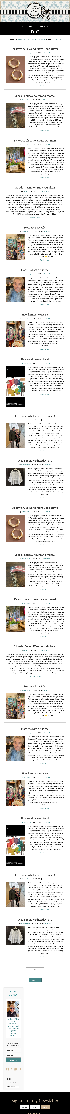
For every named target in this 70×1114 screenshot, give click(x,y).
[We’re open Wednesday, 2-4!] (15, 477)
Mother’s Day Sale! (35, 227)
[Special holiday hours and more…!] (15, 115)
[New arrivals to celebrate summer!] (15, 160)
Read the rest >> (45, 86)
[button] (32, 31)
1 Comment (46, 100)
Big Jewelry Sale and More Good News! (35, 48)
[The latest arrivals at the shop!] (15, 980)
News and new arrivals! (35, 359)
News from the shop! (35, 1060)
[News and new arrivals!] (15, 387)
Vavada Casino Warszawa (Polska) (35, 187)
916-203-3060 (56, 40)
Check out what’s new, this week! (35, 416)
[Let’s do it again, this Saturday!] (15, 1027)
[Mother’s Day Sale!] (15, 247)
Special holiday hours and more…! (35, 95)
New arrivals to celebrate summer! (35, 140)
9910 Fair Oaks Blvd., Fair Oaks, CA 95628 (31, 40)
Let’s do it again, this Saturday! (35, 1013)
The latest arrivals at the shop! (35, 966)
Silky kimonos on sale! (35, 314)
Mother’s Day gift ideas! (35, 270)
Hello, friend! (35, 1105)
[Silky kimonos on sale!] (15, 334)
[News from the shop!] (15, 1074)
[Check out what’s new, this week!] (15, 435)
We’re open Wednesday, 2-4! (35, 460)
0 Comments (46, 53)
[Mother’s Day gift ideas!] (15, 289)
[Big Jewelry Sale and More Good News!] (15, 69)
